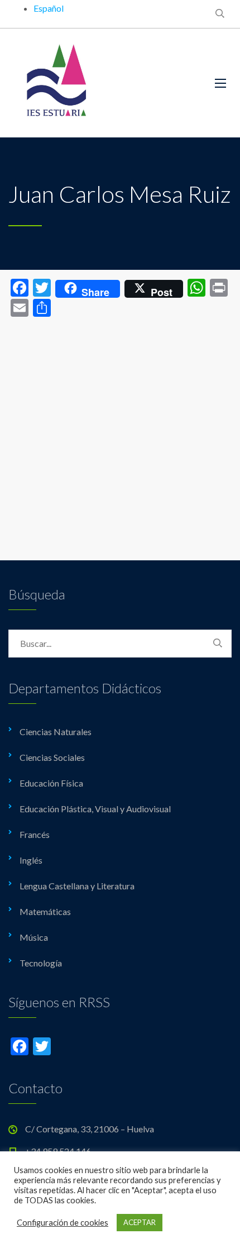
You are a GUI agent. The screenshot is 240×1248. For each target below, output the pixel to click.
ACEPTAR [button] (139, 1222)
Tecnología (41, 963)
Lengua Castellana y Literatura (77, 885)
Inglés (31, 860)
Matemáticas (45, 911)
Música (34, 937)
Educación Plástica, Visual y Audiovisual (95, 808)
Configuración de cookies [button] (62, 1222)
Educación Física (51, 783)
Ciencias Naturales (56, 731)
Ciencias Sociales (52, 757)
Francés (35, 834)
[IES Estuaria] (103, 82)
